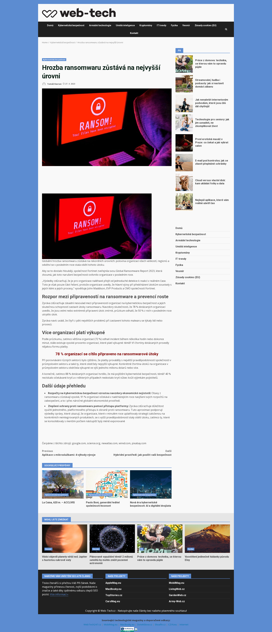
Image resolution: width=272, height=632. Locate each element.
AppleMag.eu (113, 582)
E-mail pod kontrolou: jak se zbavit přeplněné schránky (184, 162)
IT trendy (161, 25)
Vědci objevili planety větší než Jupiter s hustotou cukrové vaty (64, 538)
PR (142, 549)
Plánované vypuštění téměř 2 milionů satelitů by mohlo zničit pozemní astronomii (112, 538)
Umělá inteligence (125, 25)
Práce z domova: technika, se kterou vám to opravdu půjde (184, 64)
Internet (183, 624)
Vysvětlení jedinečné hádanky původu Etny (207, 538)
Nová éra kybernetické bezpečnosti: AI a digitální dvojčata (151, 484)
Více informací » (59, 594)
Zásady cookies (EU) (205, 25)
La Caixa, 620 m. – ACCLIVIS (63, 484)
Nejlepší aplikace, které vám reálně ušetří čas (184, 202)
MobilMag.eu (176, 582)
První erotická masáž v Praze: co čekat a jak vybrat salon (184, 143)
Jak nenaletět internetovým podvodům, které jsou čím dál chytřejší (184, 103)
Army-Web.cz (177, 601)
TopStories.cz (113, 595)
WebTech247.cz (93, 624)
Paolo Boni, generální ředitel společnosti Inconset (107, 484)
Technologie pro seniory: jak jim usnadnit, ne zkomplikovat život (184, 123)
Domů (50, 25)
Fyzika (174, 25)
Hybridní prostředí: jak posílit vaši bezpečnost (142, 452)
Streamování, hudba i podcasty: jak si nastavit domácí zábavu (184, 83)
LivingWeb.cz (177, 589)
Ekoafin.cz (160, 624)
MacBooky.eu (113, 589)
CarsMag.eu (112, 601)
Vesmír (186, 25)
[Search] (226, 29)
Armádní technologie (100, 25)
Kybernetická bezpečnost (71, 25)
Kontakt (134, 33)
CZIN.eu (172, 624)
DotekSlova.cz (145, 624)
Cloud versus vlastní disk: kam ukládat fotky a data (184, 182)
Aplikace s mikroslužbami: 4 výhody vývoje (69, 452)
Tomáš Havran (54, 83)
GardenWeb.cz (177, 595)
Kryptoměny (145, 25)
